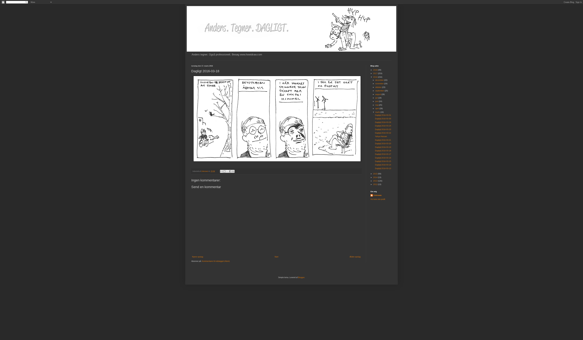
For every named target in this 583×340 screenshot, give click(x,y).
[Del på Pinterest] (233, 171)
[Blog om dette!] (224, 171)
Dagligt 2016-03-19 (383, 147)
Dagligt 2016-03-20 (383, 144)
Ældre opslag (355, 257)
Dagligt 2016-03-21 (383, 140)
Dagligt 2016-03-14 (383, 165)
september (380, 91)
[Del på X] (227, 171)
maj (377, 105)
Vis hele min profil (377, 199)
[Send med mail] (221, 171)
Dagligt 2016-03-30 (383, 119)
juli (376, 98)
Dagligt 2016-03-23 (383, 129)
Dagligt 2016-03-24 (383, 126)
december (379, 80)
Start (276, 257)
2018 (375, 70)
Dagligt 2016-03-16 (383, 158)
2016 (375, 77)
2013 (375, 181)
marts (377, 112)
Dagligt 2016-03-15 (383, 161)
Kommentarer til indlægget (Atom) (216, 261)
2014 (375, 177)
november (379, 84)
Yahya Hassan (381, 136)
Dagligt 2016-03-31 (383, 115)
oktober (378, 87)
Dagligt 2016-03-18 (383, 151)
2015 (375, 174)
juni (377, 101)
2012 (375, 184)
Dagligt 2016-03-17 (383, 154)
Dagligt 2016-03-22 (383, 133)
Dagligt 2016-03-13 (383, 168)
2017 (375, 73)
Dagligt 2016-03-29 (383, 122)
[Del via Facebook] (230, 171)
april (377, 108)
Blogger (301, 277)
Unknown (377, 195)
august (378, 94)
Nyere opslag (197, 257)
